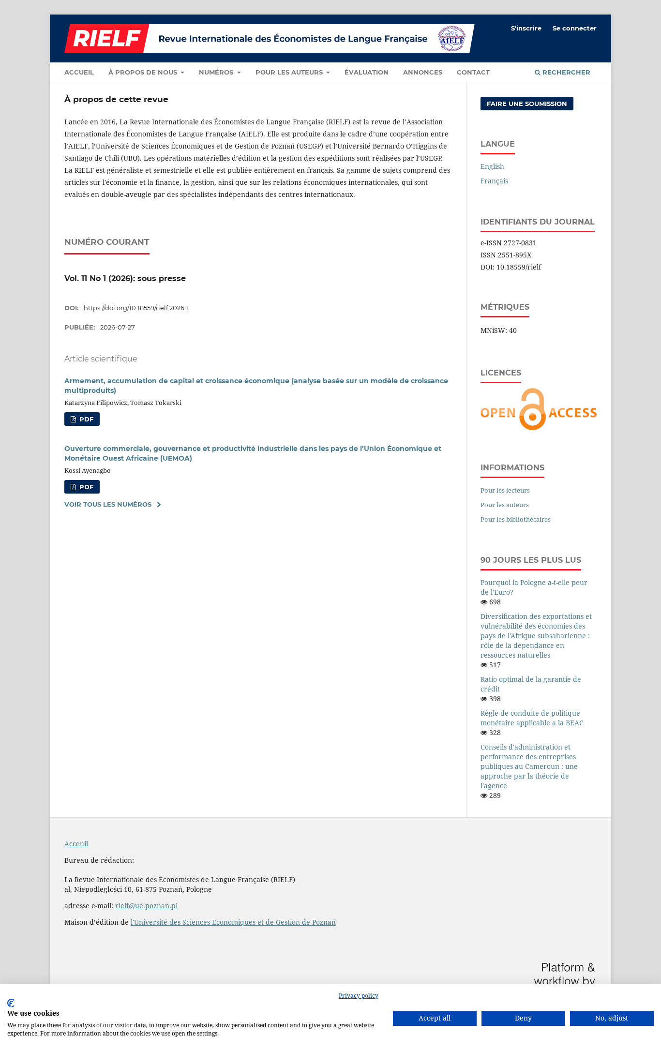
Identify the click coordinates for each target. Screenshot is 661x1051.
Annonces (422, 72)
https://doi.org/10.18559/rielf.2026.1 (136, 308)
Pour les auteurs (290, 72)
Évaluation (367, 72)
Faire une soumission (527, 103)
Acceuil (76, 843)
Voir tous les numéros (107, 504)
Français (494, 180)
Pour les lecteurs (505, 490)
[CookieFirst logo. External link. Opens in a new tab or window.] (11, 1003)
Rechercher (565, 72)
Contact (473, 72)
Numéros (217, 72)
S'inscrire (526, 28)
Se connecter (575, 28)
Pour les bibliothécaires (516, 519)
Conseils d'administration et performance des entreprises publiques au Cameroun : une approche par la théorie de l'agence (529, 766)
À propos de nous (143, 72)
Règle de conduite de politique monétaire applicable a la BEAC (532, 717)
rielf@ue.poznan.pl (146, 905)
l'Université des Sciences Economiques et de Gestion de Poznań (233, 922)
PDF (85, 419)
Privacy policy (358, 995)
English (492, 166)
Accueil (79, 72)
